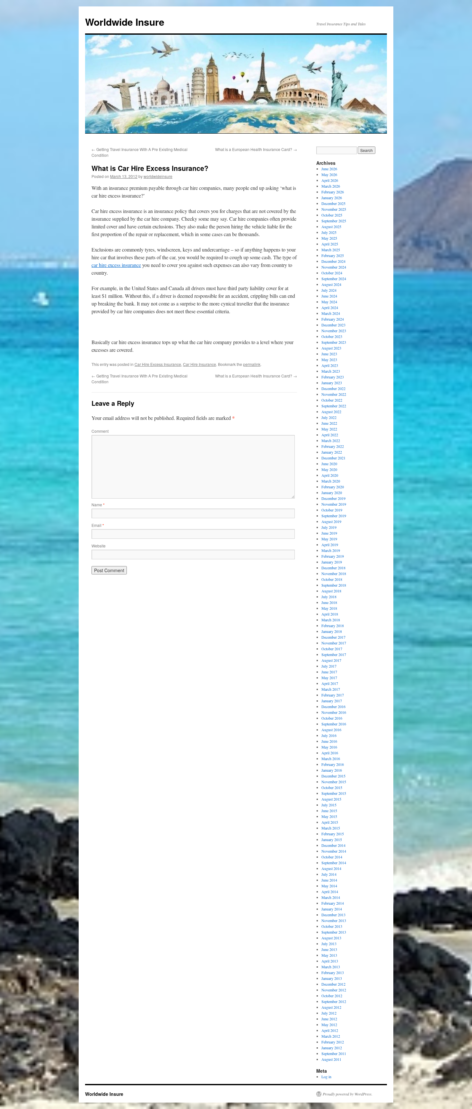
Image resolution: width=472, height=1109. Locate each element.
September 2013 (333, 932)
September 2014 (333, 862)
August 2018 (331, 590)
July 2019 (329, 527)
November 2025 (333, 209)
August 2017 (331, 660)
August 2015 (331, 799)
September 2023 (333, 342)
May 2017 (329, 677)
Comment (100, 431)
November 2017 (333, 642)
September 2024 (333, 278)
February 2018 (332, 625)
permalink (251, 364)
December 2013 (333, 914)
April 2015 (329, 822)
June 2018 (329, 602)
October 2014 (331, 856)
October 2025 (331, 214)
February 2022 (332, 446)
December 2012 (333, 984)
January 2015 (331, 839)
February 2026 (332, 191)
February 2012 (332, 1041)
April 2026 (329, 180)
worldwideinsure (158, 176)
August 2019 (331, 521)
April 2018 (329, 614)
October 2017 (331, 648)
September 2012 (333, 1001)
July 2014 (329, 874)
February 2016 (332, 764)
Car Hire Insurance (199, 364)
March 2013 (330, 966)
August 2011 (331, 1059)
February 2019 (332, 556)
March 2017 (330, 689)
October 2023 (331, 336)
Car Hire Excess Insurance (158, 364)
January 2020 (331, 492)
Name (98, 504)
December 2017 (333, 637)
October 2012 (331, 995)
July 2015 (329, 804)
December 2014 (333, 845)
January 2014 (331, 908)
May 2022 (329, 428)
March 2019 (330, 550)
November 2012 (333, 989)
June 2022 (329, 423)
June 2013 (329, 949)
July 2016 (329, 735)
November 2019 (333, 504)
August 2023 (331, 347)
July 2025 (329, 232)
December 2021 (333, 457)
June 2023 (329, 353)
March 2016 (330, 758)
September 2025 (333, 220)
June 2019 (329, 533)
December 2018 (333, 567)
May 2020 (329, 469)
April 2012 (329, 1030)
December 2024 (333, 261)
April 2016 (329, 752)
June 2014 (329, 880)
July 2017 (329, 666)
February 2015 (332, 833)
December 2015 (333, 775)
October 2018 (331, 579)
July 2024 (329, 290)
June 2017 (329, 671)
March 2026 (330, 186)
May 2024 (329, 301)
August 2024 (331, 284)
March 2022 (330, 440)
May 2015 (329, 816)
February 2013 (332, 972)
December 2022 (333, 388)
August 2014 (331, 868)
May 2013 (329, 955)
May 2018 (329, 608)
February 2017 (332, 694)
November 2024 (333, 267)
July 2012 (329, 1013)
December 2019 (333, 498)
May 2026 (329, 174)
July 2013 (329, 943)
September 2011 (333, 1053)
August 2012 (331, 1007)
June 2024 (329, 295)
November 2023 (333, 330)
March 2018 (330, 619)
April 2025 (329, 243)
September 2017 (333, 654)
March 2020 (330, 481)
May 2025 (329, 238)
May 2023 (329, 359)
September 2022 (333, 405)
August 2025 (331, 226)
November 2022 (333, 394)
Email (98, 525)
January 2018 (331, 631)
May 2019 (329, 538)
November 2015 (333, 781)
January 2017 (331, 700)
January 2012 (331, 1047)
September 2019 (333, 515)
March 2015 (330, 827)
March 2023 (330, 371)
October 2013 (331, 926)
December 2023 (333, 324)
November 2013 (333, 920)
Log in (326, 1076)
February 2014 (332, 903)
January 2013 (331, 978)
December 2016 (333, 706)
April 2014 (329, 891)
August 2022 (331, 411)
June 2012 (329, 1018)
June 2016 (329, 741)
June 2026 (329, 168)
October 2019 (331, 509)
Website (99, 545)
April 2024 (329, 307)
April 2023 (329, 365)
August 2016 (331, 729)
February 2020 (332, 486)
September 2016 (333, 723)
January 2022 (331, 452)
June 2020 (329, 463)
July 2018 (329, 596)
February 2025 (332, 255)
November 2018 (333, 573)
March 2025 (330, 249)
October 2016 (331, 718)
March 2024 (330, 313)
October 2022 (331, 400)
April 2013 (329, 960)
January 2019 (331, 561)
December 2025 (333, 203)
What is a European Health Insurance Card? (256, 149)
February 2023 (332, 376)
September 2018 (333, 585)
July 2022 (329, 417)
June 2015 (329, 810)
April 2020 (329, 475)
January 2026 (331, 197)
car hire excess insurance (116, 265)
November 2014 (333, 851)
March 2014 (330, 897)
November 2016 (333, 712)
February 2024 (332, 319)
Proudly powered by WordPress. (347, 1093)
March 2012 (330, 1036)
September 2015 (333, 793)
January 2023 (331, 382)
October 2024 (331, 272)
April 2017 (329, 683)
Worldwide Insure (124, 22)
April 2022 (329, 434)
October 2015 (331, 787)
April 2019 (329, 544)
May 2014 (329, 885)
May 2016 (329, 747)
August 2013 (331, 937)
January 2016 (331, 770)
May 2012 (329, 1024)
